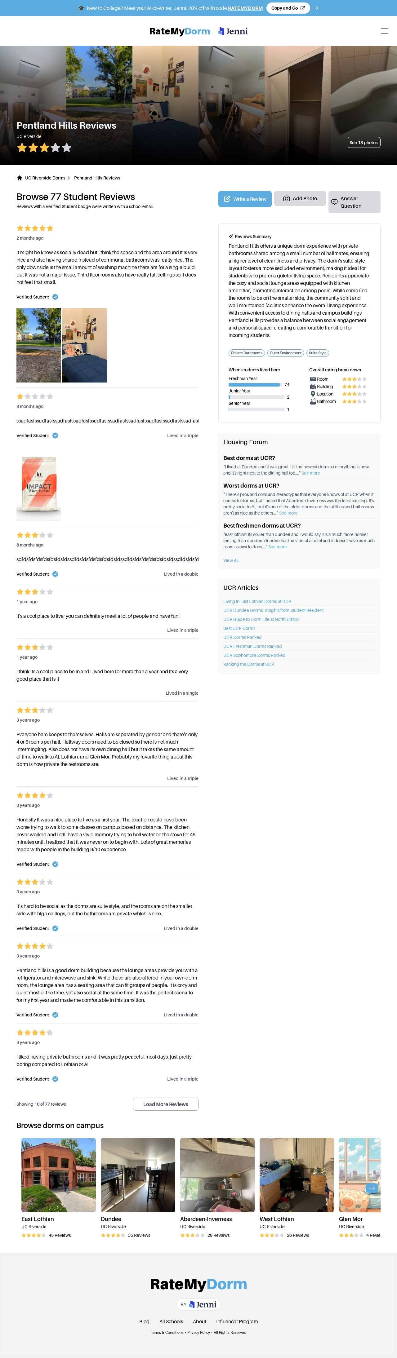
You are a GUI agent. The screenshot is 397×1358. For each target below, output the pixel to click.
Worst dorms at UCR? (251, 485)
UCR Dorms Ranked (242, 637)
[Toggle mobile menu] (384, 31)
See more (310, 473)
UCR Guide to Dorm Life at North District (261, 619)
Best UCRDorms (239, 628)
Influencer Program (237, 1321)
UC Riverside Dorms (45, 177)
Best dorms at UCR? (249, 458)
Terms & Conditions (167, 1332)
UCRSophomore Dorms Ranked (254, 655)
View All (231, 560)
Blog (144, 1321)
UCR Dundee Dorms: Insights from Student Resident (273, 610)
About (199, 1321)
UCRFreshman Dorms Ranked (252, 646)
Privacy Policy (198, 1332)
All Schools (171, 1321)
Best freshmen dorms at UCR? (262, 525)
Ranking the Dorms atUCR (248, 664)
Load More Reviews (165, 1104)
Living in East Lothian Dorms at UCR (257, 601)
